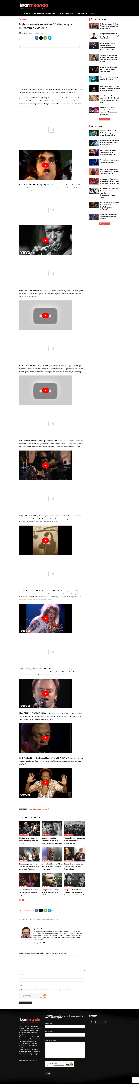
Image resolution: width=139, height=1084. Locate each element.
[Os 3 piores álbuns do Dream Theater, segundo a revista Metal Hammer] (94, 26)
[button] (117, 13)
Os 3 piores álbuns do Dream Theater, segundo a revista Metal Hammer (109, 26)
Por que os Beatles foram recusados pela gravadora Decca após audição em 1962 (74, 892)
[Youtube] (44, 942)
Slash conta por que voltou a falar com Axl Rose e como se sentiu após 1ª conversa (29, 866)
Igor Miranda (28, 33)
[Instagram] (37, 942)
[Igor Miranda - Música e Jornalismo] (34, 6)
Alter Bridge (32, 809)
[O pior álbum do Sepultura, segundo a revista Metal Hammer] (94, 217)
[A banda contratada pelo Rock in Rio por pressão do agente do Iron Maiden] (94, 133)
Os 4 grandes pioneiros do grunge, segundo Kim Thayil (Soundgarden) (109, 36)
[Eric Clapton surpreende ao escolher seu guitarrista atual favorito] (29, 828)
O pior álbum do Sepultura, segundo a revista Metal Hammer (109, 217)
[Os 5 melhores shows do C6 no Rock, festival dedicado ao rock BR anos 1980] (94, 88)
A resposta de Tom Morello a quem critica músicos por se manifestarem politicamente (109, 181)
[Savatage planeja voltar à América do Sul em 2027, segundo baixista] (94, 69)
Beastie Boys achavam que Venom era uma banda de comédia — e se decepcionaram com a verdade (109, 193)
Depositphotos (33, 1060)
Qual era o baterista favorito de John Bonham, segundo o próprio (28, 892)
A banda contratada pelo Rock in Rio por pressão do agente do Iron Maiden (109, 133)
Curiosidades (23, 834)
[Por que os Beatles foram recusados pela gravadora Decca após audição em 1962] (74, 880)
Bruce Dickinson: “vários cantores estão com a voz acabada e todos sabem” (108, 152)
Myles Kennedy (43, 809)
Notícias (23, 19)
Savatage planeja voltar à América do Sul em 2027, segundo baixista (108, 69)
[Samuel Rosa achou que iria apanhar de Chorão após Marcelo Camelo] (74, 854)
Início (20, 919)
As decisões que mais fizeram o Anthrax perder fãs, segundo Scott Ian (74, 840)
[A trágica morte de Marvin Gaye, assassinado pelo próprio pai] (52, 880)
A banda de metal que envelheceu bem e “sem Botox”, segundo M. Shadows (52, 840)
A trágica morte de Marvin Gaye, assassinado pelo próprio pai (50, 892)
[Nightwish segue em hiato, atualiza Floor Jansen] (94, 79)
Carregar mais (104, 119)
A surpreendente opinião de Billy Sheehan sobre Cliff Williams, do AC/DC (109, 143)
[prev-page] (20, 900)
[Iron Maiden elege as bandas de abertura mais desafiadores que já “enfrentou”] (94, 205)
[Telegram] (50, 38)
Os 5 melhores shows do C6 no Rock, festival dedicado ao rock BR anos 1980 (110, 88)
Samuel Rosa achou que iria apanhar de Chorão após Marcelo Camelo (73, 866)
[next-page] (23, 900)
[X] (41, 38)
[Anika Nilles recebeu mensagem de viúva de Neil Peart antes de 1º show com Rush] (94, 98)
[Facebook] (36, 38)
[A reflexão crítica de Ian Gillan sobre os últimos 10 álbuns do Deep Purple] (52, 854)
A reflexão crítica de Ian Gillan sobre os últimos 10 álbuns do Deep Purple (52, 866)
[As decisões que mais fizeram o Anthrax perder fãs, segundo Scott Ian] (74, 828)
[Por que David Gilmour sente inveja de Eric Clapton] (94, 162)
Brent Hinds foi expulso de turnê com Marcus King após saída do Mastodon (109, 171)
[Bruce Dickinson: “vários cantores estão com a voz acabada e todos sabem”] (94, 152)
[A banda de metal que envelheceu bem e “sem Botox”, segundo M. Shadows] (52, 828)
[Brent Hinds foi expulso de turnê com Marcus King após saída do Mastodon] (94, 171)
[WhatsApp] (45, 38)
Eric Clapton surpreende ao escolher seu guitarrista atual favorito (29, 840)
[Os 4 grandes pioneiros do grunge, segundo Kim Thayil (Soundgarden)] (94, 36)
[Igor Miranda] (20, 33)
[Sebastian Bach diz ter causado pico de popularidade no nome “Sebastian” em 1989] (94, 45)
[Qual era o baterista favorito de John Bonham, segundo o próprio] (29, 880)
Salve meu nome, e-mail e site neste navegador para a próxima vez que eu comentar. (45, 990)
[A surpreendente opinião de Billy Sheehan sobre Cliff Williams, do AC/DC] (94, 143)
